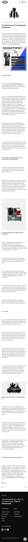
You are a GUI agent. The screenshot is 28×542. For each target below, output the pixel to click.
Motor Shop (4, 516)
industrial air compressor (15, 83)
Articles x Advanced (6, 511)
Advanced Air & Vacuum (14, 537)
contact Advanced (10, 477)
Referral (3, 518)
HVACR (3, 520)
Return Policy (17, 511)
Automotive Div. (5, 513)
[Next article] (25, 487)
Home (3, 22)
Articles (7, 22)
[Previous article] (2, 487)
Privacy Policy (17, 513)
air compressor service (15, 44)
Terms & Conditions (18, 516)
